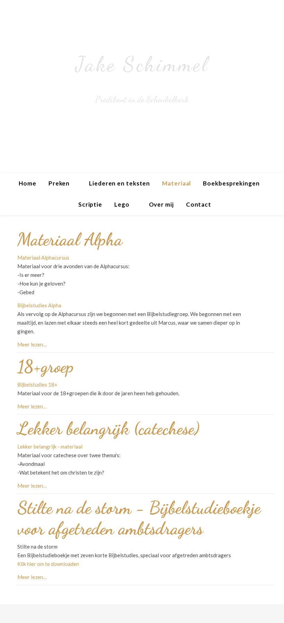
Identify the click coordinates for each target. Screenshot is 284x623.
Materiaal (176, 183)
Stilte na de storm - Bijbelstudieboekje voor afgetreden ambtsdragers (138, 518)
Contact (198, 204)
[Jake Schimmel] (142, 86)
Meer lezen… (32, 344)
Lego (122, 204)
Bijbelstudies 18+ (37, 384)
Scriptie (90, 204)
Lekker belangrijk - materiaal (49, 446)
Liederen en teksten (119, 183)
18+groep (45, 366)
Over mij (161, 204)
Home (27, 183)
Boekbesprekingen (231, 183)
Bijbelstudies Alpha (39, 305)
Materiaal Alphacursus (43, 257)
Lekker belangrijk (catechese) (108, 428)
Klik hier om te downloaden (48, 564)
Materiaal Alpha (69, 239)
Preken (59, 183)
